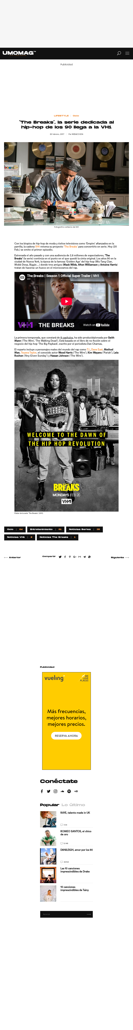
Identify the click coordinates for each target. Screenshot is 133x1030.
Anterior (15, 558)
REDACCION (77, 134)
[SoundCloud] (62, 792)
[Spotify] (69, 792)
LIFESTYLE (61, 116)
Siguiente (117, 558)
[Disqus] (66, 608)
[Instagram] (55, 792)
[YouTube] (76, 792)
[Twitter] (48, 792)
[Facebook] (42, 792)
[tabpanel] (66, 856)
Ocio (76, 116)
